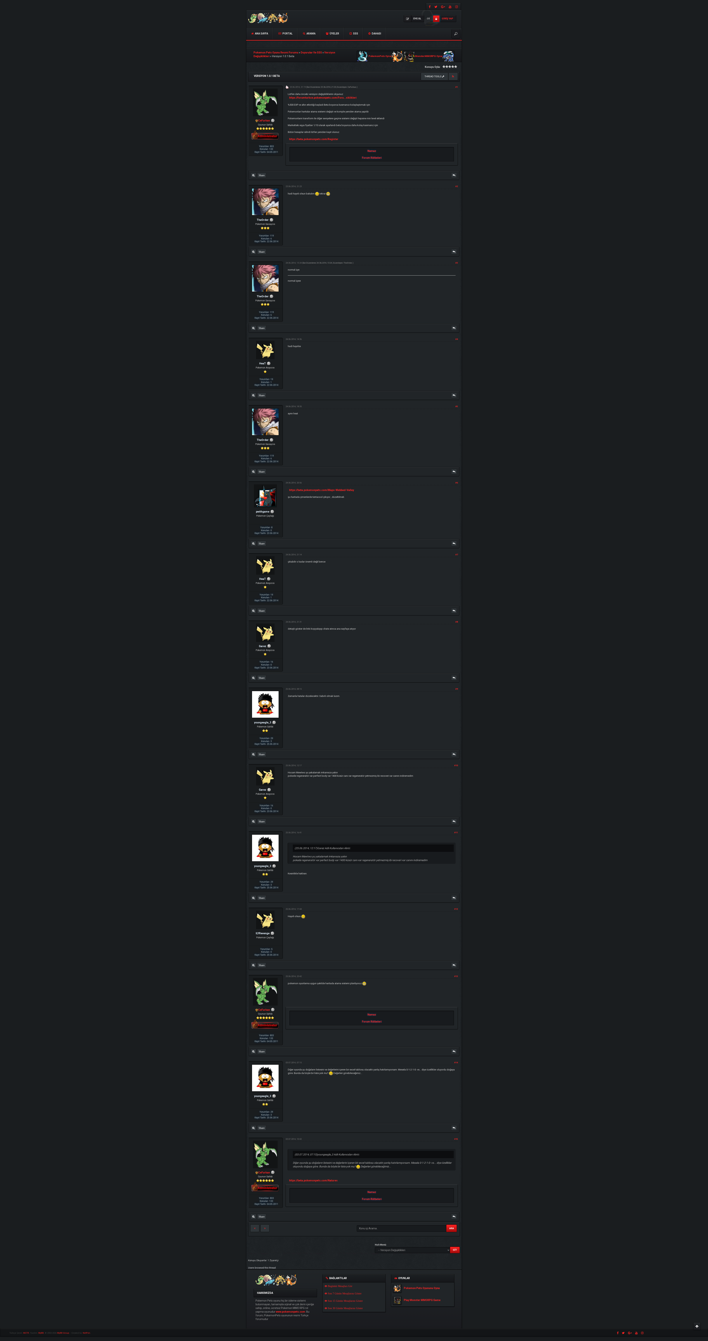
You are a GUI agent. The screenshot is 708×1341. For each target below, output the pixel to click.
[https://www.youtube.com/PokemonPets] (450, 6)
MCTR (26, 1333)
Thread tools (433, 76)
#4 (456, 339)
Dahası (376, 33)
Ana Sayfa (261, 33)
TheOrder (347, 263)
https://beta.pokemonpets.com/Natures (313, 1180)
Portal (287, 33)
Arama (310, 33)
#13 (456, 976)
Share (262, 175)
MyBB (41, 1333)
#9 (456, 689)
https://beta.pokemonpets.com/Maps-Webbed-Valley (321, 490)
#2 (456, 186)
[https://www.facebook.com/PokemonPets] (429, 6)
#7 (456, 554)
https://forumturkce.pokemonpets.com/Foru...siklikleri (323, 97)
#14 (456, 1062)
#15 (456, 1139)
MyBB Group (63, 1333)
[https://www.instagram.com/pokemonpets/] (457, 6)
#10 (456, 765)
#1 (456, 87)
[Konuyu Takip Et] (453, 76)
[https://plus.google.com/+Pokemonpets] (443, 6)
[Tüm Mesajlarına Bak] (253, 175)
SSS (355, 33)
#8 (456, 622)
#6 (456, 483)
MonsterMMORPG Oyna (428, 56)
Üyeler (334, 33)
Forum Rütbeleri (372, 157)
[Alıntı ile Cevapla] (454, 175)
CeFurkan (352, 87)
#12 (456, 909)
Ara (451, 1228)
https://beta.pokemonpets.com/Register (313, 139)
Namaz (371, 150)
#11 (456, 832)
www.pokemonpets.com (290, 1311)
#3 (456, 263)
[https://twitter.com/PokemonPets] (436, 6)
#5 (456, 406)
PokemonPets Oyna (380, 56)
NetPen (86, 1333)
